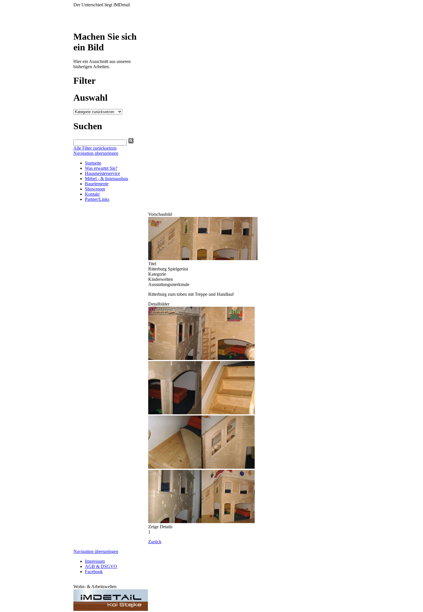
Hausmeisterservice (102, 173)
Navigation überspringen (95, 153)
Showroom (95, 188)
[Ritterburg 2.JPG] (228, 358)
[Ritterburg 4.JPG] (228, 412)
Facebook (94, 571)
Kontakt (92, 194)
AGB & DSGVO (101, 566)
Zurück (154, 541)
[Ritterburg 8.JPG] (203, 258)
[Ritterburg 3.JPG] (174, 412)
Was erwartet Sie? (101, 168)
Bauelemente (96, 183)
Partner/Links (97, 199)
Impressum (95, 561)
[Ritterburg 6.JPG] (228, 467)
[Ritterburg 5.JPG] (174, 467)
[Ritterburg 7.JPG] (174, 521)
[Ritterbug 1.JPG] (174, 358)
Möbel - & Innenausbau (106, 178)
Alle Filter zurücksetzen (95, 148)
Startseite (93, 163)
